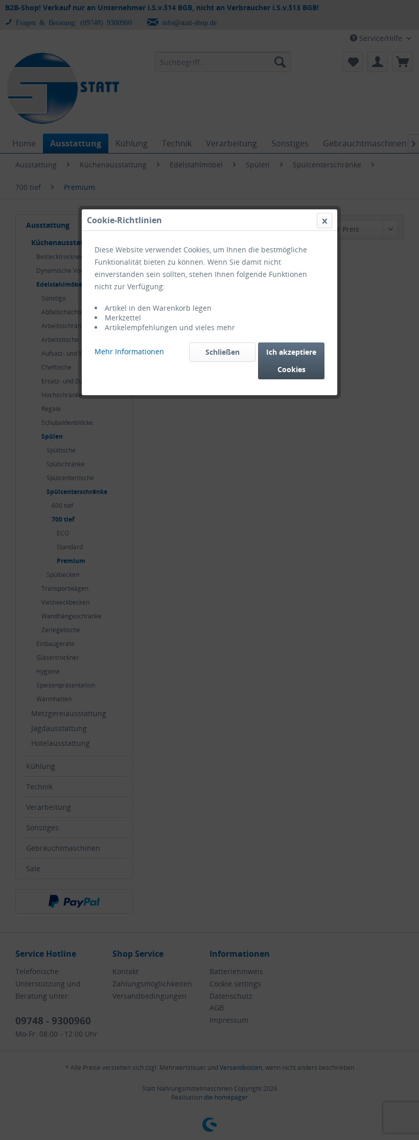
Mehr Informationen (129, 351)
